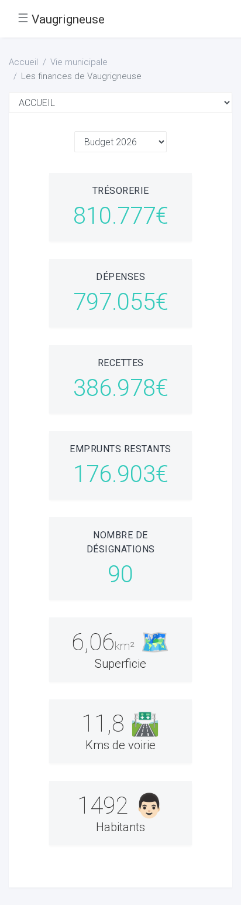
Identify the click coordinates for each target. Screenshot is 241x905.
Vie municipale (79, 62)
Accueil (23, 62)
